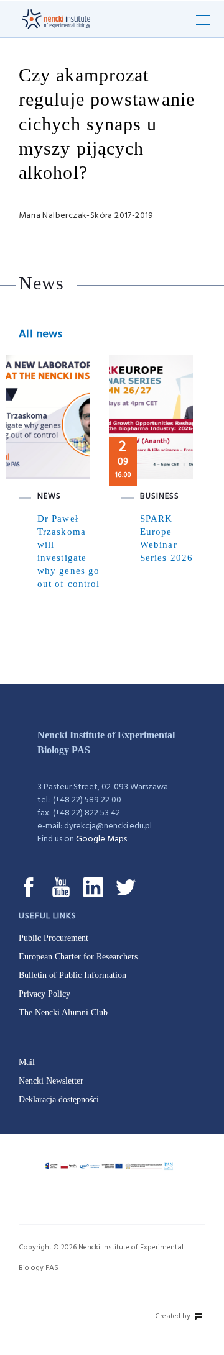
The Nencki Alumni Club (63, 1012)
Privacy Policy (44, 994)
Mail (27, 1062)
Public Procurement (53, 938)
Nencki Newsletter (51, 1080)
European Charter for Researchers (78, 956)
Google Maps (101, 839)
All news (40, 334)
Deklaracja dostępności (59, 1099)
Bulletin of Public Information (72, 975)
